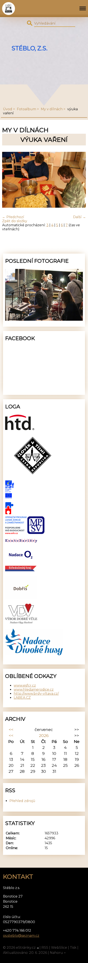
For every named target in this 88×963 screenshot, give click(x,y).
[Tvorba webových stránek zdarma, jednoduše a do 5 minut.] (38, 948)
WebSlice (59, 948)
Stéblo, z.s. (29, 48)
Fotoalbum (26, 109)
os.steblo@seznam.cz (21, 936)
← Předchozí (13, 217)
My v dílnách (52, 109)
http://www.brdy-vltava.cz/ (36, 694)
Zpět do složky (14, 221)
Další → (79, 217)
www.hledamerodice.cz (34, 689)
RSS (44, 948)
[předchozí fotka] (9, 180)
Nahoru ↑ (58, 953)
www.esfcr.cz (25, 685)
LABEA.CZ (22, 698)
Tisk (73, 948)
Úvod (7, 109)
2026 (44, 735)
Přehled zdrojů (22, 801)
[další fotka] (79, 180)
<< (11, 729)
